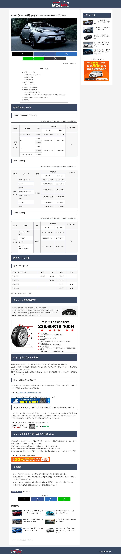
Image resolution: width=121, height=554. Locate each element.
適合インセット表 (28, 82)
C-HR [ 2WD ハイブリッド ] (32, 74)
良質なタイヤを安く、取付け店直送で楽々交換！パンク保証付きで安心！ (45, 94)
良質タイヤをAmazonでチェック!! (30, 392)
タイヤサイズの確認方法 (30, 87)
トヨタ (14, 491)
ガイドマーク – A (30, 84)
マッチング (26, 491)
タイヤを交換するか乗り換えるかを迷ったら (36, 97)
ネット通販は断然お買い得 (32, 92)
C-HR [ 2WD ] (29, 77)
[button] (55, 58)
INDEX (42, 68)
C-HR (20, 491)
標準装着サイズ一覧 (29, 72)
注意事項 (26, 99)
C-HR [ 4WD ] (29, 79)
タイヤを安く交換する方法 (31, 89)
